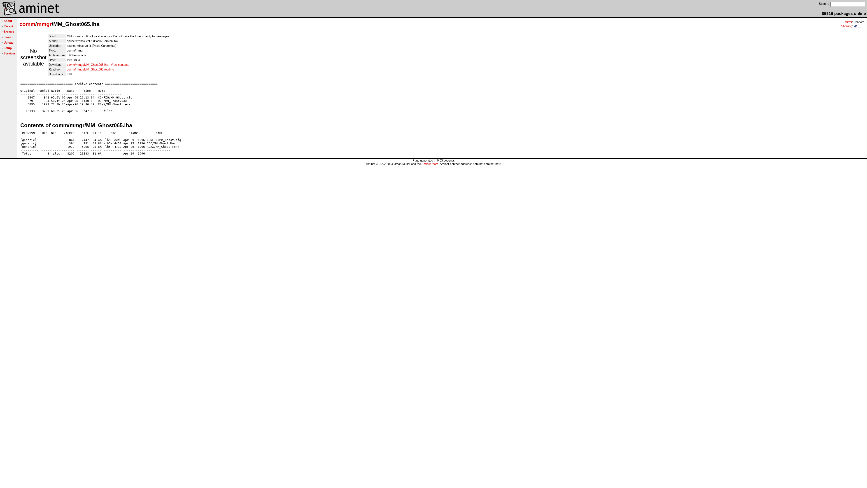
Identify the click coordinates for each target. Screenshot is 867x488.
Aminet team (430, 164)
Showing (846, 26)
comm (27, 24)
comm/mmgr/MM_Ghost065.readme (90, 69)
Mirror (848, 22)
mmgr (44, 24)
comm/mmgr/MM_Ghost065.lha (87, 64)
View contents (120, 64)
